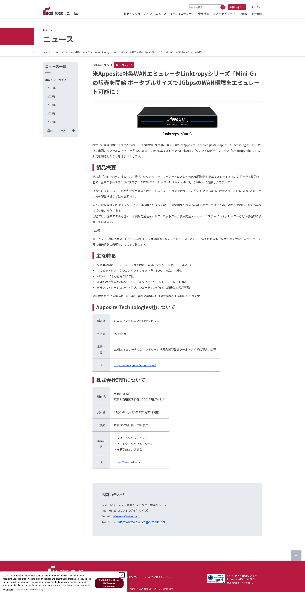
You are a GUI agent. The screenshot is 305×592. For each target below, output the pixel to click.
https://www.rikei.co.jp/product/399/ (143, 522)
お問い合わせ (237, 7)
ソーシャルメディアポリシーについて (135, 577)
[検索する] (222, 7)
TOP (45, 52)
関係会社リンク (163, 577)
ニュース (55, 52)
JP (251, 7)
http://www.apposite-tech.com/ (135, 365)
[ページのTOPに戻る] (296, 555)
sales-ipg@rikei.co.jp (126, 516)
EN (258, 7)
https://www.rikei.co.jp (129, 462)
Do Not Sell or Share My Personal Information (109, 583)
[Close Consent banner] (121, 575)
